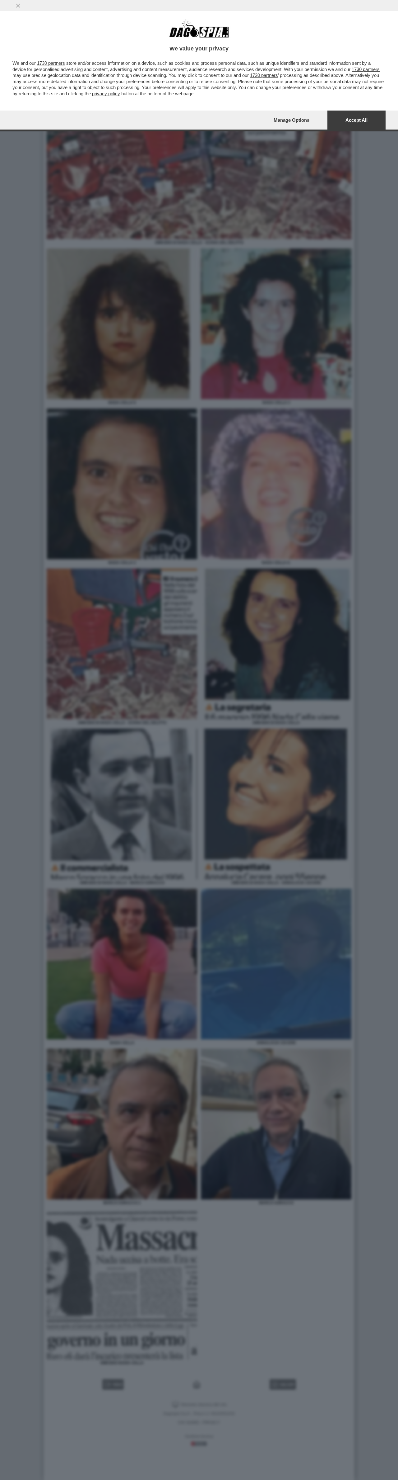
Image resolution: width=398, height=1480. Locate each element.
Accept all (356, 120)
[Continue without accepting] (18, 5)
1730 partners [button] (51, 63)
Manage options (291, 120)
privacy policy (106, 93)
